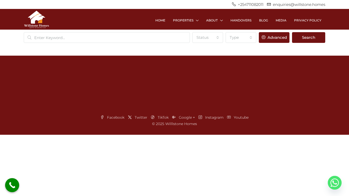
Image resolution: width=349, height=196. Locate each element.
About (212, 20)
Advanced (276, 37)
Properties (183, 20)
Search (308, 37)
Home (160, 20)
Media (281, 20)
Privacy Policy (307, 20)
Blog (263, 20)
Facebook (115, 117)
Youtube (241, 117)
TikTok (163, 117)
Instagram (214, 117)
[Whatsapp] (335, 183)
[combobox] (207, 37)
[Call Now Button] (12, 185)
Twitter (141, 117)
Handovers (240, 20)
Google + (187, 117)
